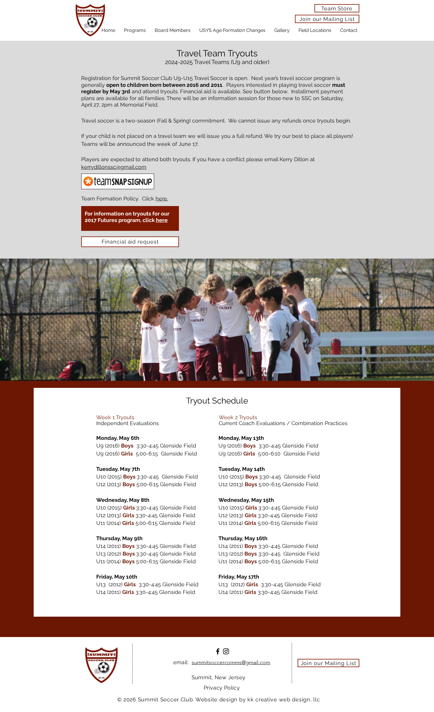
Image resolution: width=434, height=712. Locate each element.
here (162, 220)
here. (162, 198)
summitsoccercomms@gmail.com (231, 662)
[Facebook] (218, 651)
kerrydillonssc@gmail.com (113, 167)
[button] (135, 30)
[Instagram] (226, 651)
